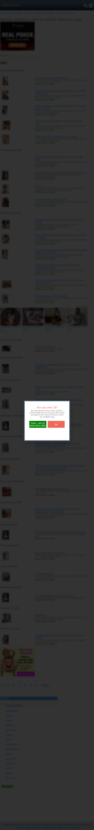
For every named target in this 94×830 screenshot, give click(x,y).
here (52, 417)
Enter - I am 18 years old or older (38, 424)
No (56, 424)
